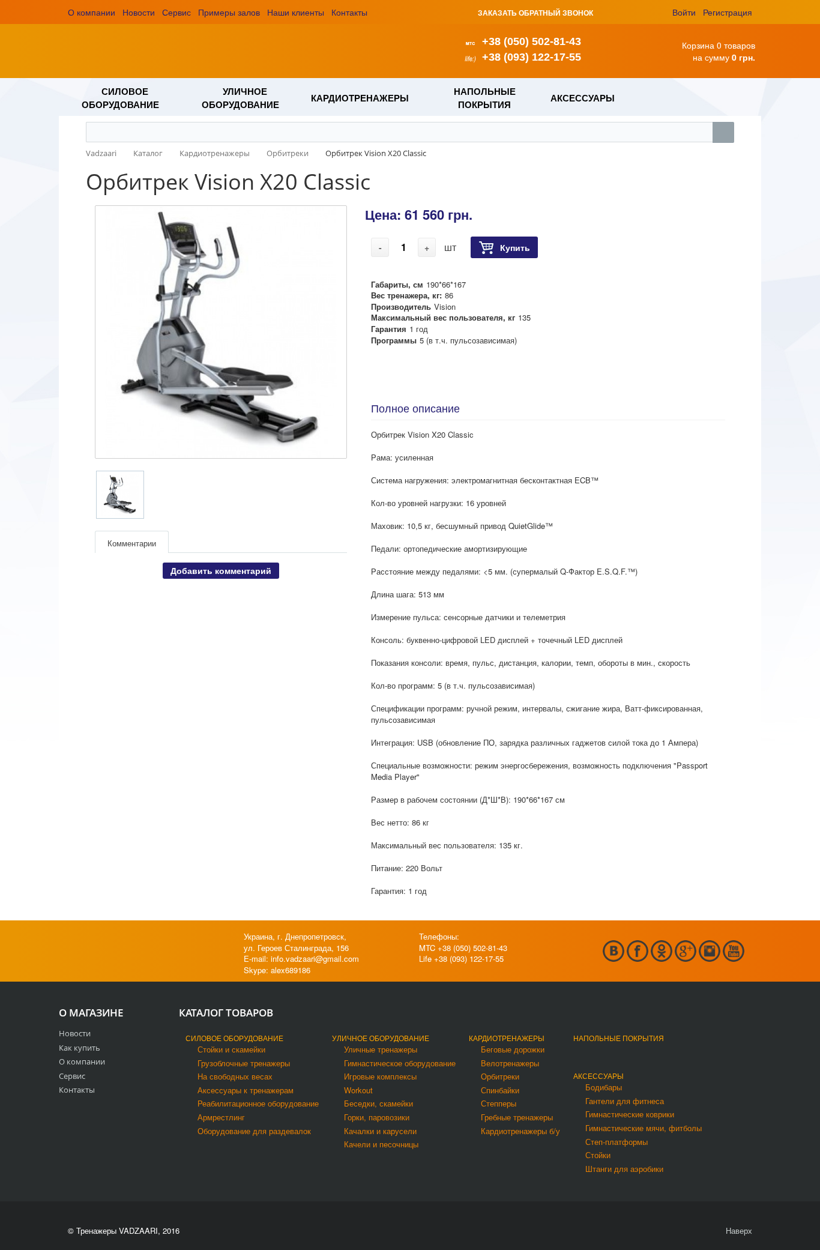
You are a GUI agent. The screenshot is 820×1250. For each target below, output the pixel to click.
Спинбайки (500, 1090)
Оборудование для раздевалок (254, 1131)
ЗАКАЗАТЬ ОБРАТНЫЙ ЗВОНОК (535, 12)
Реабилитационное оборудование (258, 1103)
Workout (358, 1090)
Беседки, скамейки (378, 1103)
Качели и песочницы (381, 1144)
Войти (684, 12)
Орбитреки (500, 1076)
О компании (91, 12)
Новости (138, 12)
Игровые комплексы (380, 1076)
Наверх (737, 1230)
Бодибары (603, 1087)
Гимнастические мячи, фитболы (643, 1128)
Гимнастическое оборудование (400, 1063)
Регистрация (727, 12)
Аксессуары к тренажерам (245, 1090)
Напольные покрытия (618, 1038)
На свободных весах (235, 1076)
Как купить (79, 1047)
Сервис (176, 12)
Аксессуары (598, 1075)
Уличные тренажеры (380, 1049)
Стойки (597, 1155)
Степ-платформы (616, 1141)
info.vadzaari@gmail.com (315, 958)
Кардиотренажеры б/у (520, 1131)
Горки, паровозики (376, 1117)
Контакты (349, 12)
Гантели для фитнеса (624, 1101)
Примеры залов (229, 12)
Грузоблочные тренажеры (243, 1063)
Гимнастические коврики (629, 1114)
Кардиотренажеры (506, 1038)
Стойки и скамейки (231, 1049)
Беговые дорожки (512, 1049)
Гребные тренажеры (517, 1117)
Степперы (498, 1103)
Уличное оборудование (380, 1038)
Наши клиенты (295, 12)
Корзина (698, 45)
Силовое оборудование (234, 1038)
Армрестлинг (221, 1117)
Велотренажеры (510, 1063)
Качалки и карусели (380, 1131)
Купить (515, 247)
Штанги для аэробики (624, 1168)
